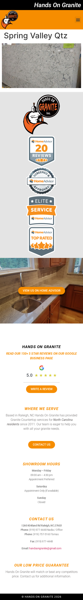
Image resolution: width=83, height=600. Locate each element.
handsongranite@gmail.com (45, 548)
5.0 (29, 375)
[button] (78, 20)
